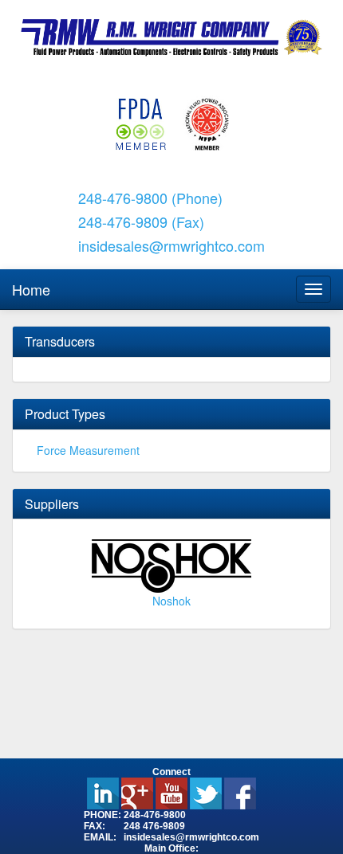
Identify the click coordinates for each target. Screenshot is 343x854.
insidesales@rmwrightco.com (171, 245)
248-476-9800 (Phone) (150, 197)
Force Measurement (88, 450)
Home (31, 289)
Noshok (171, 601)
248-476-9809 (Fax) (141, 221)
